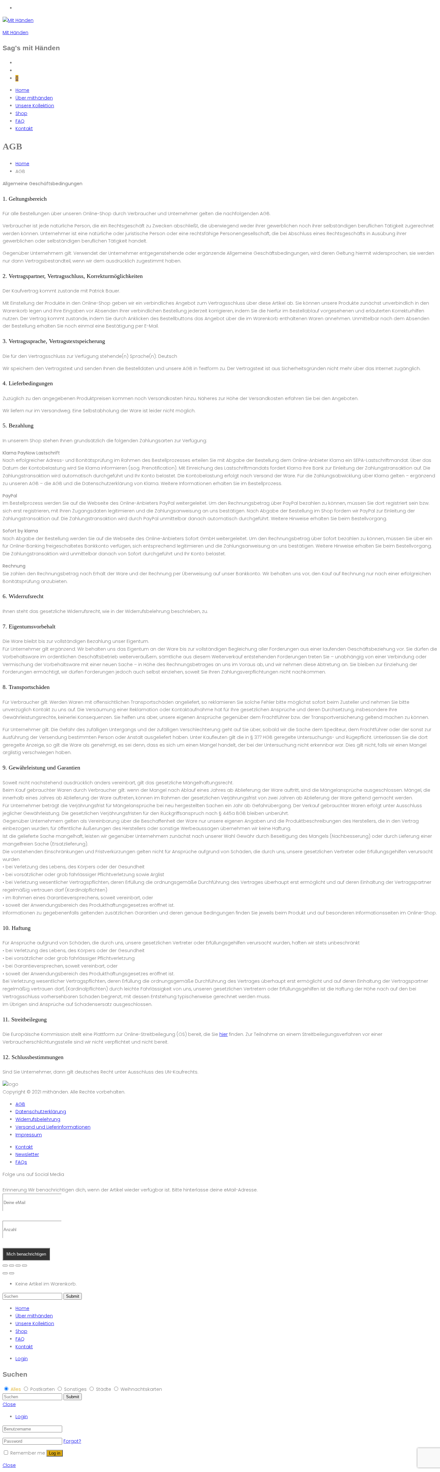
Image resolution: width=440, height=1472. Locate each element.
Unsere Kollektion (34, 105)
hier (223, 1034)
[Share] (11, 1265)
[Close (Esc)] (5, 1265)
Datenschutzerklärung (40, 1111)
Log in (54, 1453)
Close (9, 1404)
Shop (21, 113)
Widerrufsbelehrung (37, 1119)
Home (22, 90)
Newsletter (27, 1154)
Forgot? (72, 1441)
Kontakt (24, 128)
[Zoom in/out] (24, 1265)
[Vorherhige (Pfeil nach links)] (5, 1273)
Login (21, 1358)
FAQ (19, 121)
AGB (20, 1104)
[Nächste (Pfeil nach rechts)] (11, 1273)
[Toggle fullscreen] (18, 1265)
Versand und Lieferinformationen (53, 1127)
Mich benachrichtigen (26, 1254)
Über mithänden (34, 98)
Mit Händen (15, 32)
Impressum (28, 1135)
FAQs (21, 1162)
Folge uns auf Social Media (33, 1174)
